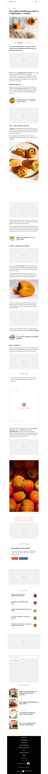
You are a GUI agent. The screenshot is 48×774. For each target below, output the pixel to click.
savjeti (31, 520)
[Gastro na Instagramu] (27, 760)
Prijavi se (14, 558)
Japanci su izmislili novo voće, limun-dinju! (25, 238)
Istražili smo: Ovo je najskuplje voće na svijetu (26, 100)
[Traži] (32, 1)
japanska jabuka (18, 517)
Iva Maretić (20, 43)
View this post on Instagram (24, 408)
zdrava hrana (19, 520)
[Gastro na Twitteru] (24, 760)
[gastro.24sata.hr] (12, 1)
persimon (31, 517)
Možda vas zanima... (20, 98)
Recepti (12, 598)
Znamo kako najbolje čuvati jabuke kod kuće (27, 337)
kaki (25, 517)
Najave (17, 240)
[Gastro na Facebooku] (21, 760)
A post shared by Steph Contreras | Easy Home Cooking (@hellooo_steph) (24, 424)
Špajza (14, 8)
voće (26, 520)
